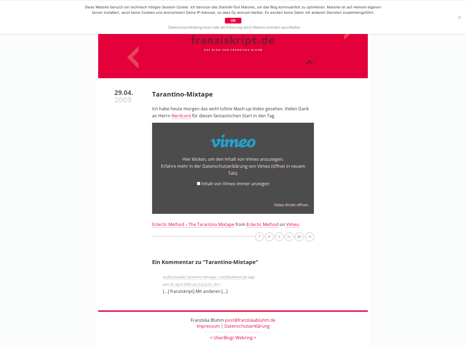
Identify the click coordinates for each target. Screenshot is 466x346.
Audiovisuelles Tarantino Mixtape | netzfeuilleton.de (205, 277)
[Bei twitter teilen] (270, 236)
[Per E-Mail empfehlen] (300, 236)
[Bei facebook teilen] (260, 236)
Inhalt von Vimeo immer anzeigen (235, 184)
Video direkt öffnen (291, 204)
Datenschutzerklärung (247, 326)
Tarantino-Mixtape (182, 94)
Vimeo (292, 224)
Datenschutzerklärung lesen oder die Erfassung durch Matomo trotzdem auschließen (234, 27)
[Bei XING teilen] (280, 236)
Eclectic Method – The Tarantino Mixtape (193, 224)
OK (233, 21)
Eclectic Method (262, 224)
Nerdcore (181, 116)
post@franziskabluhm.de (250, 320)
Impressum (208, 326)
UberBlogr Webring (233, 338)
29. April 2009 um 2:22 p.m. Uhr (194, 284)
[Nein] (459, 17)
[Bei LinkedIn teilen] (290, 236)
